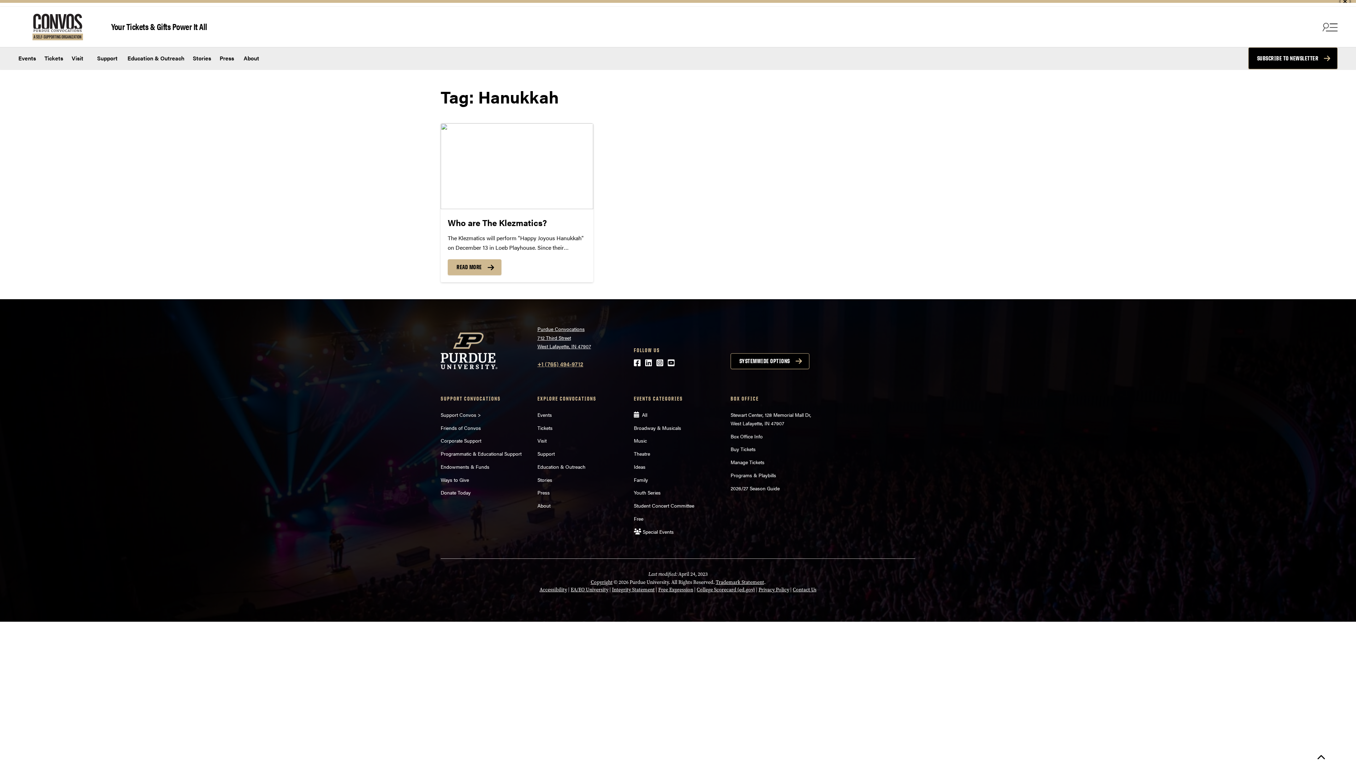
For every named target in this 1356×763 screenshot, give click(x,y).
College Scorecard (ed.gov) (726, 589)
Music (640, 440)
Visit (77, 58)
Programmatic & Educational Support (481, 453)
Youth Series (647, 492)
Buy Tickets (743, 449)
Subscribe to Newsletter (1288, 58)
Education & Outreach (155, 58)
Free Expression (675, 589)
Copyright (602, 582)
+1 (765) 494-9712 (560, 364)
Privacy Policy (774, 589)
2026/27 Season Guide (755, 488)
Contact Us (804, 589)
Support (107, 58)
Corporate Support (461, 440)
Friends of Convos (461, 427)
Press (227, 58)
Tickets (53, 58)
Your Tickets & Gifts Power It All (159, 26)
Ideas (640, 466)
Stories (202, 58)
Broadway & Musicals (657, 427)
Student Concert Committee (664, 505)
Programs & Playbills (753, 475)
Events (27, 58)
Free (638, 518)
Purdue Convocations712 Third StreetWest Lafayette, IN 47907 (564, 337)
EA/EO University (589, 589)
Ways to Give (455, 479)
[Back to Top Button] (1321, 757)
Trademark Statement (740, 582)
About (251, 58)
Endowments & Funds (465, 466)
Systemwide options (764, 361)
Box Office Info (747, 436)
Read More (469, 267)
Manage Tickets (748, 462)
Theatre (642, 453)
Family (641, 479)
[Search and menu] (1329, 26)
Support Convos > (461, 414)
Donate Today (456, 492)
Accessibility (553, 589)
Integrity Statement (633, 589)
